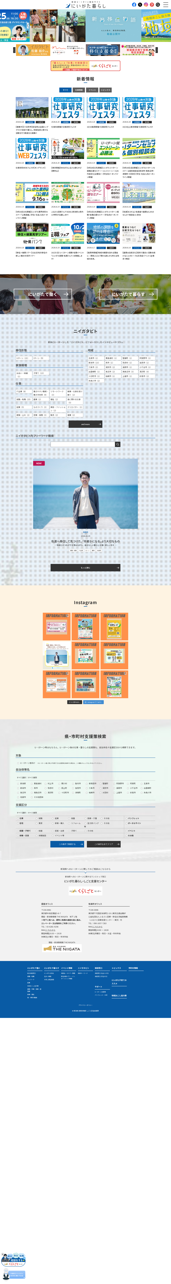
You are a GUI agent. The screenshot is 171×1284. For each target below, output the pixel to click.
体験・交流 (24, 835)
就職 (40, 818)
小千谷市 (133, 788)
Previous (28, 26)
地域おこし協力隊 (33, 986)
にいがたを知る (49, 973)
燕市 (36, 788)
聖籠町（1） (128, 358)
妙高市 (133, 792)
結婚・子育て (25, 830)
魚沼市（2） (111, 371)
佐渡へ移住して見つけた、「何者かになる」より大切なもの (85, 541)
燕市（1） (110, 362)
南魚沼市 (37, 792)
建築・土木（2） (24, 415)
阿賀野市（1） (146, 358)
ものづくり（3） (41, 407)
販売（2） (54, 415)
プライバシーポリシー (85, 1005)
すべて (65, 89)
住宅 (21, 823)
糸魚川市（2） (95, 380)
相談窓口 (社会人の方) (102, 973)
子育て (74, 830)
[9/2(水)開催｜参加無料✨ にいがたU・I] (56, 626)
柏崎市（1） (111, 376)
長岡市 (119, 788)
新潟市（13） (94, 362)
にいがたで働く (33, 968)
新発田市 (92, 783)
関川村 (64, 783)
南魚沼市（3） (129, 371)
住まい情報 (47, 976)
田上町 (64, 788)
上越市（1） (128, 376)
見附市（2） (111, 367)
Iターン (87, 550)
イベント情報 (66, 968)
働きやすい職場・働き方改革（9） (41, 393)
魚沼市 (23, 792)
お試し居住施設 (49, 979)
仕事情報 (79, 89)
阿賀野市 (120, 783)
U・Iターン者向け (27, 763)
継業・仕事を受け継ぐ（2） (74, 393)
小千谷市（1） (146, 367)
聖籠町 (105, 783)
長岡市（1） (128, 367)
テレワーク (30, 979)
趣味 (93, 550)
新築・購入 (59, 823)
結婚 (40, 830)
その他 (106, 818)
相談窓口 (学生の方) (101, 976)
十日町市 (65, 792)
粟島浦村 (37, 783)
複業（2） (71, 415)
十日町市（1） (95, 376)
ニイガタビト (83, 968)
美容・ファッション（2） (57, 409)
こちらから (50, 930)
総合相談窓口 (31, 973)
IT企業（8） (22, 391)
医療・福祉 (30, 994)
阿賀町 (133, 783)
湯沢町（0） (145, 371)
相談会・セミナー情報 (68, 973)
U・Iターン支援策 (100, 992)
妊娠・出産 (59, 830)
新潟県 (23, 783)
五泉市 (146, 783)
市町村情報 (133, 968)
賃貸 (40, 823)
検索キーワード (83, 973)
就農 (73, 818)
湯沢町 (50, 792)
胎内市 (78, 783)
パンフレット (133, 818)
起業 (56, 818)
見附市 (105, 788)
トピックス (105, 89)
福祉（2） (54, 399)
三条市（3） (94, 367)
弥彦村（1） (128, 362)
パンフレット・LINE (101, 995)
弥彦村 (50, 788)
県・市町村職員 (32, 997)
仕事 (21, 818)
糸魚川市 (147, 792)
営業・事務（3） (41, 415)
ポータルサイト (134, 823)
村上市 (50, 783)
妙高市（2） (145, 376)
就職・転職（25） (24, 399)
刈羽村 (105, 792)
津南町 (78, 792)
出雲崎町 (147, 788)
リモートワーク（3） (57, 393)
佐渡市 (99, 550)
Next (143, 26)
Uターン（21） (23, 358)
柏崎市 (91, 792)
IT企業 (81, 550)
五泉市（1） (94, 358)
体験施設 (42, 835)
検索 (117, 444)
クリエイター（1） (75, 407)
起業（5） (21, 407)
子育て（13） (39, 373)
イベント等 (59, 835)
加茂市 (78, 788)
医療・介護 (92, 818)
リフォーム (75, 823)
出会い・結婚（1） (22, 375)
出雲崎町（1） (95, 371)
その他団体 (38, 797)
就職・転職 (73, 550)
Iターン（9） (39, 358)
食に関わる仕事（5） (73, 401)
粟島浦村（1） (112, 358)
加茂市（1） (145, 362)
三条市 (91, 788)
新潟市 (23, 788)
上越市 (119, 792)
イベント (92, 89)
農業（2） (38, 399)
